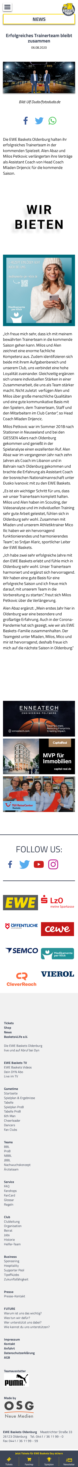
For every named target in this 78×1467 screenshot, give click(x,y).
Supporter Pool (14, 1270)
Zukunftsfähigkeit (16, 1279)
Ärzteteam (11, 1169)
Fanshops (10, 1190)
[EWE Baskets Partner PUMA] (20, 1380)
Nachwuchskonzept (17, 1164)
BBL (7, 1146)
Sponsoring (11, 1261)
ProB (7, 1151)
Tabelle (8, 1102)
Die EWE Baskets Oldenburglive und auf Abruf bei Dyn (23, 1048)
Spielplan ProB (14, 1107)
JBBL (7, 1160)
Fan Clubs (10, 1129)
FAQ (7, 1186)
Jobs (7, 1235)
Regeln (8, 1204)
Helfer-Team (12, 1244)
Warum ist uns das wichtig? (23, 1313)
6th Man (10, 1115)
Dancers (9, 1125)
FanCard (9, 1195)
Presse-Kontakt (14, 1296)
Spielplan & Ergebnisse (19, 1097)
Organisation (13, 1225)
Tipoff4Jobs (11, 1274)
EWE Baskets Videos (18, 1067)
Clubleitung (12, 1221)
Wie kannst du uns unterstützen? (27, 1326)
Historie (9, 1239)
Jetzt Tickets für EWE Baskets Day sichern (39, 1453)
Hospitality (11, 1265)
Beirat (8, 1230)
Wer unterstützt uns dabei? (22, 1322)
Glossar (9, 1199)
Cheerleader (12, 1120)
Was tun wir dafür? (17, 1317)
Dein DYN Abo (13, 1071)
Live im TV (11, 1076)
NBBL (8, 1155)
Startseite (11, 1093)
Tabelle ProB (12, 1111)
